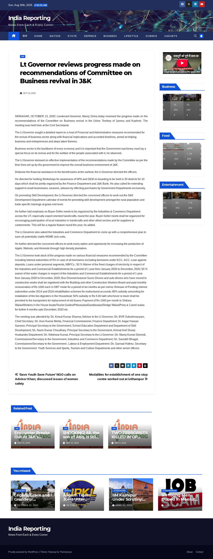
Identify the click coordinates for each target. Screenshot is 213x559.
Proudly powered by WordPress (23, 552)
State (72, 36)
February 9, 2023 (182, 202)
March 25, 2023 (168, 202)
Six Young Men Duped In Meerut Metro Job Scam (178, 499)
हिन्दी (25, 36)
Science (151, 36)
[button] (195, 36)
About (190, 552)
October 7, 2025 (76, 505)
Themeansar (66, 552)
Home (38, 36)
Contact (199, 552)
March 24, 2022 (168, 153)
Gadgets (170, 36)
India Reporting (29, 18)
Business (110, 36)
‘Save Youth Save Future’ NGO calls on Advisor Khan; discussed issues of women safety (46, 379)
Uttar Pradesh (169, 491)
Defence (90, 36)
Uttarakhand (119, 491)
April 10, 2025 (173, 505)
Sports (67, 491)
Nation (55, 36)
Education (20, 491)
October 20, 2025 (27, 505)
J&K (22, 56)
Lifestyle (131, 36)
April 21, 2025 (123, 505)
